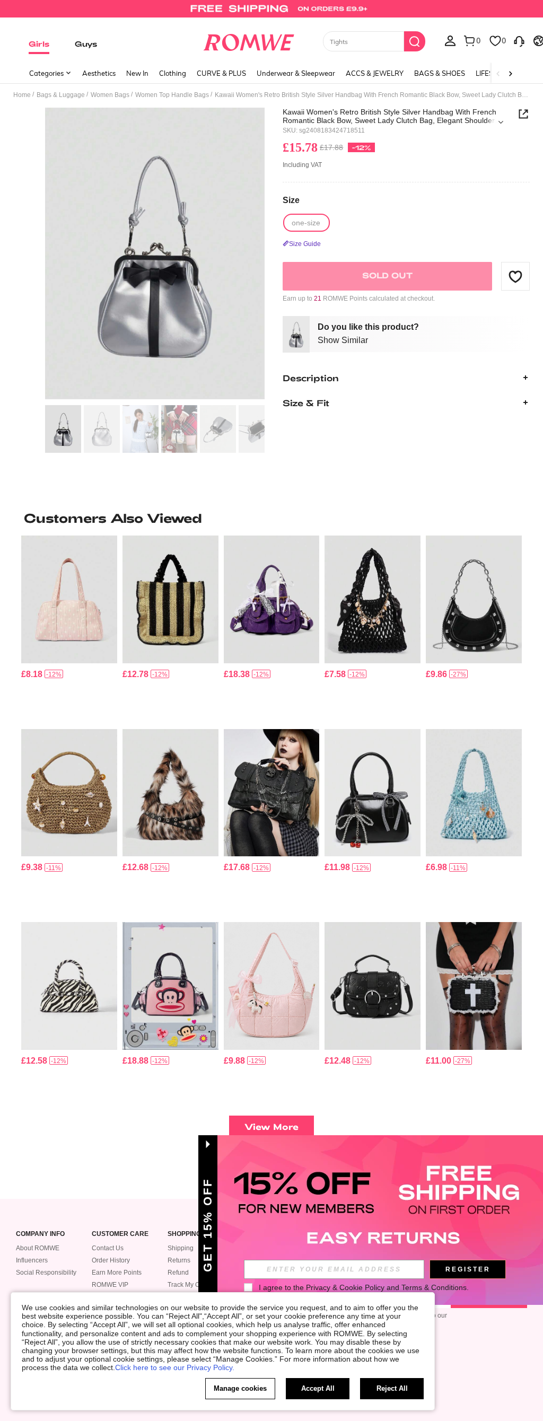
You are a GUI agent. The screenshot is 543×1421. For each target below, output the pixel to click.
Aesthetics (99, 73)
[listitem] (69, 628)
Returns (179, 1260)
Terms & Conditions (434, 1287)
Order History (111, 1260)
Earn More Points (117, 1272)
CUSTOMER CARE (120, 1234)
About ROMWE (37, 1248)
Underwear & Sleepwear (296, 73)
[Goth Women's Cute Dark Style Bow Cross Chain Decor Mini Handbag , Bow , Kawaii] (272, 599)
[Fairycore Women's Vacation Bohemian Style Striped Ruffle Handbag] (170, 599)
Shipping (181, 1248)
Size (291, 200)
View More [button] (271, 1126)
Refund (178, 1272)
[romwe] (248, 40)
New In (137, 73)
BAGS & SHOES (439, 73)
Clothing (172, 73)
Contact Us (108, 1248)
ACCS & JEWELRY (375, 73)
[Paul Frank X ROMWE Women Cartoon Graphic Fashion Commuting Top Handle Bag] (170, 985)
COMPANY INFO (40, 1234)
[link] (271, 12)
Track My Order (190, 1284)
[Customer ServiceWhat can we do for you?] (519, 40)
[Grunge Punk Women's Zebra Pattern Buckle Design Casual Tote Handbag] (69, 985)
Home (22, 95)
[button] (515, 276)
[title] (271, 518)
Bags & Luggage (61, 95)
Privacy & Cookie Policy (345, 1287)
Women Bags (110, 95)
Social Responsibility (46, 1272)
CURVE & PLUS (221, 73)
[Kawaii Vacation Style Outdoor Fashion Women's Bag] (69, 792)
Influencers (32, 1260)
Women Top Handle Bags (172, 95)
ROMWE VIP (110, 1284)
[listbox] (450, 40)
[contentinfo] (31, 674)
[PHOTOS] (155, 254)
